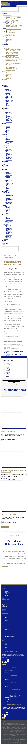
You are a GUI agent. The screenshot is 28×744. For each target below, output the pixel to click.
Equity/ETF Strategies (12, 18)
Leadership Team (10, 35)
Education (9, 39)
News (4, 28)
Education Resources (9, 151)
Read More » (4, 438)
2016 (7, 376)
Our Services (7, 15)
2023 (7, 367)
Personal (8, 43)
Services (5, 86)
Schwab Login (5, 166)
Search (14, 5)
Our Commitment (10, 32)
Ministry (8, 40)
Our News (8, 30)
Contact (5, 44)
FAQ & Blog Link (7, 105)
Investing (8, 38)
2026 (7, 363)
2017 (7, 374)
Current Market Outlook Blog (13, 29)
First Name (4, 659)
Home (5, 13)
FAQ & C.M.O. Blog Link (12, 21)
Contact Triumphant (14, 689)
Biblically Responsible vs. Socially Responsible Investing (14, 24)
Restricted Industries (11, 26)
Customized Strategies (12, 20)
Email (3, 662)
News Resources (9, 156)
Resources (6, 37)
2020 (7, 370)
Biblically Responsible (9, 23)
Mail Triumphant (5, 599)
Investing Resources (9, 148)
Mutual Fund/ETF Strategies (13, 17)
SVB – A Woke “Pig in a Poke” (10, 514)
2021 (7, 369)
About (5, 31)
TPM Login (4, 163)
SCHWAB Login (4, 639)
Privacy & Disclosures (9, 740)
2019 (7, 372)
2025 (7, 364)
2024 (7, 365)
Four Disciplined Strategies (13, 16)
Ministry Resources (9, 154)
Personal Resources (9, 159)
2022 (7, 368)
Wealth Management (11, 34)
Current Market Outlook (8, 431)
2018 (7, 373)
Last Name (4, 661)
